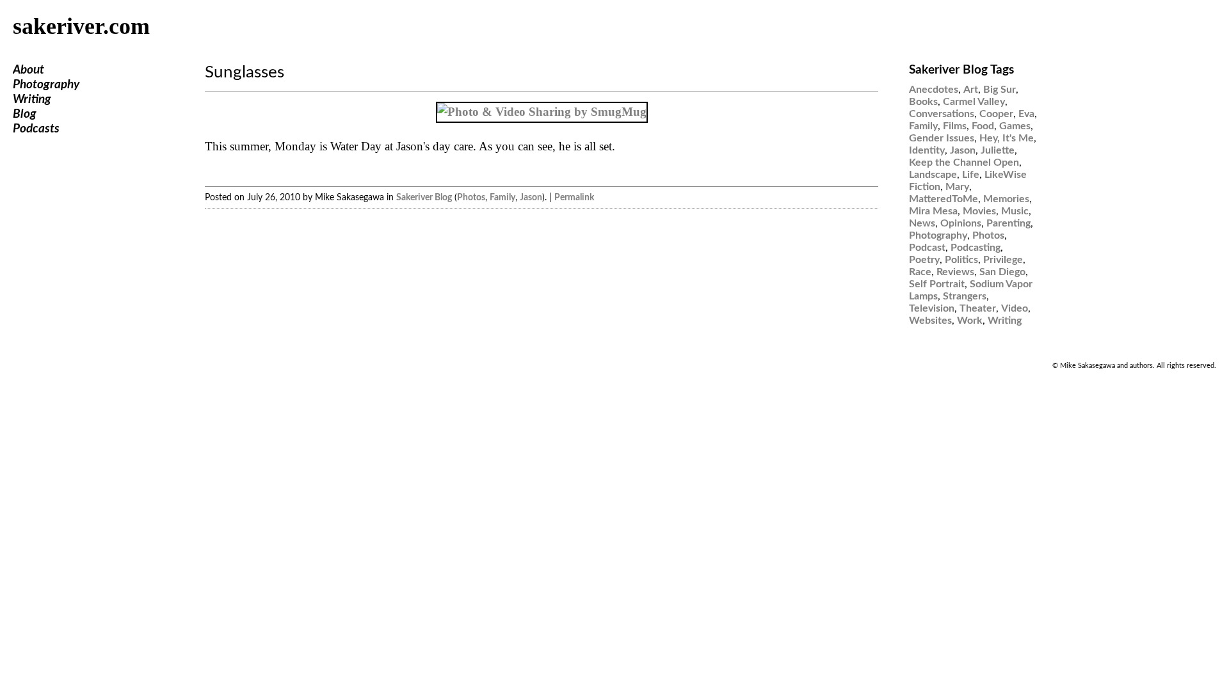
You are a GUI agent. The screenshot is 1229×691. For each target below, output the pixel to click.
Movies (979, 211)
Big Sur (999, 89)
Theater (978, 308)
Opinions (960, 223)
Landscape (933, 175)
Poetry (924, 260)
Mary (957, 187)
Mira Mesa (933, 211)
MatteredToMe (943, 199)
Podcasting (975, 247)
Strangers (964, 296)
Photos (471, 197)
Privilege (1003, 260)
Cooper (996, 114)
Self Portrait (937, 284)
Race (920, 272)
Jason (531, 197)
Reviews (955, 272)
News (922, 223)
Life (970, 175)
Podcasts (36, 129)
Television (931, 308)
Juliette (998, 150)
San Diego (1002, 272)
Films (955, 126)
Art (970, 89)
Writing (32, 99)
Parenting (1008, 223)
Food (983, 126)
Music (1015, 211)
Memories (1006, 199)
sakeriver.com (81, 26)
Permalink (574, 197)
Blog (24, 114)
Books (923, 102)
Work (970, 320)
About (28, 70)
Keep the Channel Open (964, 162)
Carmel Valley (974, 102)
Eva (1026, 114)
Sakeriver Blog (424, 197)
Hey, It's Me (1006, 138)
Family (502, 197)
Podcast (927, 247)
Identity (927, 150)
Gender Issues (941, 138)
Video (1014, 308)
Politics (961, 260)
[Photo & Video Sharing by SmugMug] (542, 111)
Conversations (941, 114)
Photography (46, 85)
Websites (930, 320)
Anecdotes (933, 89)
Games (1015, 126)
